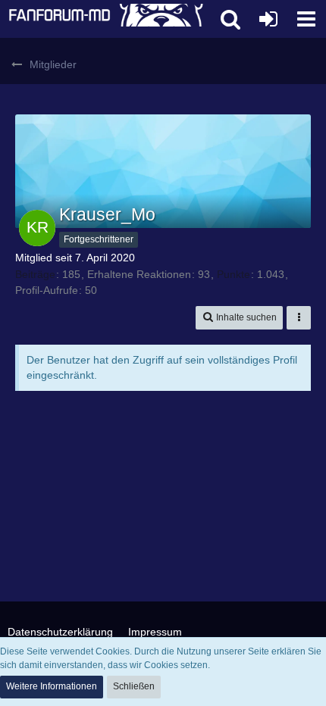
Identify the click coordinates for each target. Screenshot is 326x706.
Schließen (134, 686)
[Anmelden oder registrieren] (268, 19)
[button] (306, 19)
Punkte (233, 274)
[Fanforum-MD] (106, 19)
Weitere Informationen (51, 686)
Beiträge (35, 274)
